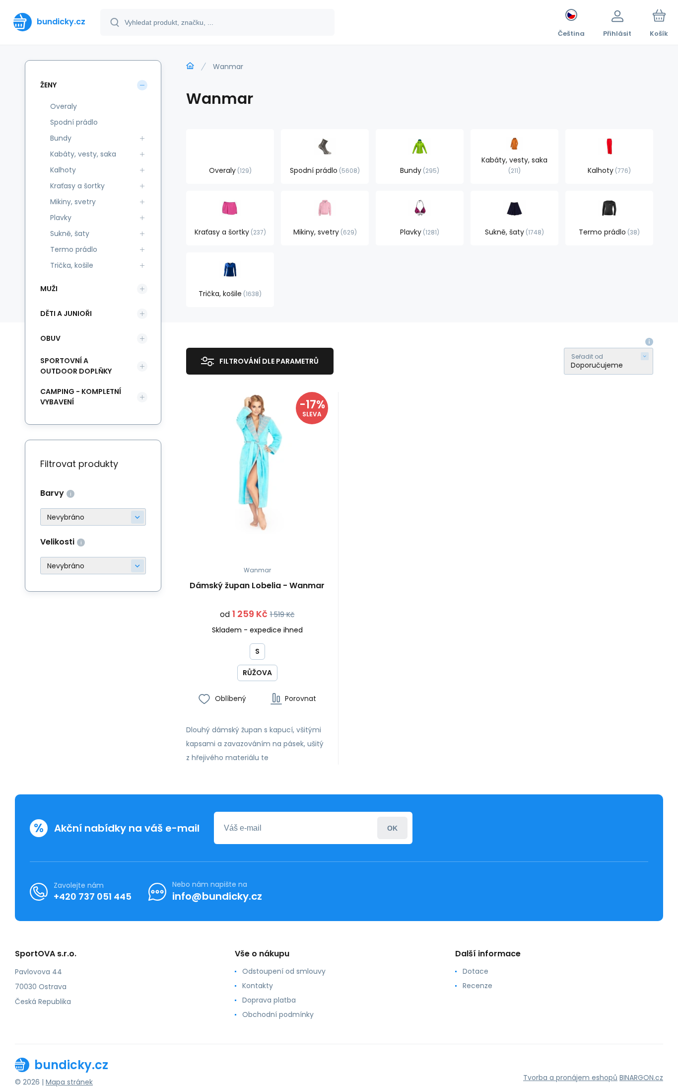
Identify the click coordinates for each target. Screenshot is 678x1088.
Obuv (50, 338)
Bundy (60, 138)
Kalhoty (63, 170)
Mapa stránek (69, 1082)
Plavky (60, 218)
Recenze (477, 986)
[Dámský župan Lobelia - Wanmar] (257, 463)
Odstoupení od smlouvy (284, 971)
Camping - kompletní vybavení (80, 397)
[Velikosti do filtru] (93, 565)
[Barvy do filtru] (93, 517)
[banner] (49, 22)
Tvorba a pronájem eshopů (570, 1078)
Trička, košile (71, 265)
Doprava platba (269, 1000)
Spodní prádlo (74, 122)
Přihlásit (392, 828)
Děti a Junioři (66, 313)
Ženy (48, 85)
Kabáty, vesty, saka (83, 154)
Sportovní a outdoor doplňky (76, 366)
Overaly (63, 106)
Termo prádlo (73, 249)
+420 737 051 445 (93, 896)
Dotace (475, 971)
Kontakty (257, 986)
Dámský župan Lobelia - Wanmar (257, 586)
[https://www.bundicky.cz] (190, 66)
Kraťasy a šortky (77, 186)
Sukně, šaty (69, 233)
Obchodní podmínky (278, 1014)
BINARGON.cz (641, 1078)
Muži (49, 289)
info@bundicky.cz (217, 896)
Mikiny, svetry (73, 202)
